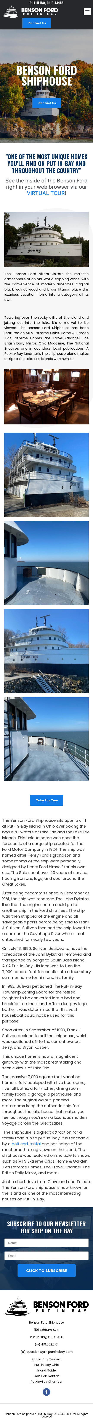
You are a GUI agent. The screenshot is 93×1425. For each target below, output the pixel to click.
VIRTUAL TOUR (46, 193)
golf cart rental (26, 1143)
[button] (87, 11)
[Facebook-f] (46, 1392)
